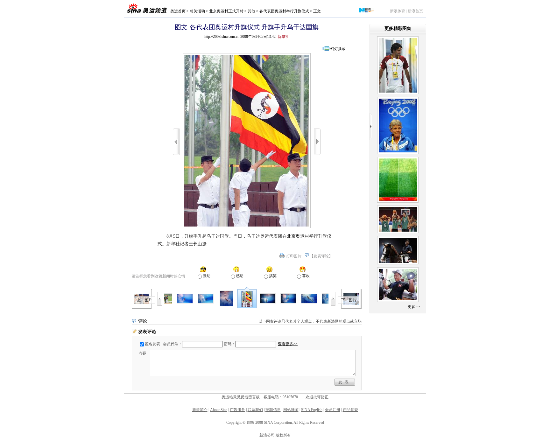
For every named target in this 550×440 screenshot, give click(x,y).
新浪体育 (397, 11)
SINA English (311, 410)
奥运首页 (178, 11)
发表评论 (321, 256)
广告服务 (237, 410)
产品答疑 (350, 410)
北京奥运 (296, 236)
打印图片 (293, 256)
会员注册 (332, 410)
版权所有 (283, 435)
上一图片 (144, 300)
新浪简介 (200, 410)
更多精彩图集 (397, 28)
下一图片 (348, 300)
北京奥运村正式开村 (226, 11)
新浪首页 (415, 11)
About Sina (218, 410)
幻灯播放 (338, 48)
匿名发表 (152, 344)
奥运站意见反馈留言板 (241, 397)
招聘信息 (273, 410)
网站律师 (291, 410)
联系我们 (255, 410)
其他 (251, 11)
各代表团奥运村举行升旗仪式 (284, 11)
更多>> (414, 306)
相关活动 (197, 11)
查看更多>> (288, 344)
